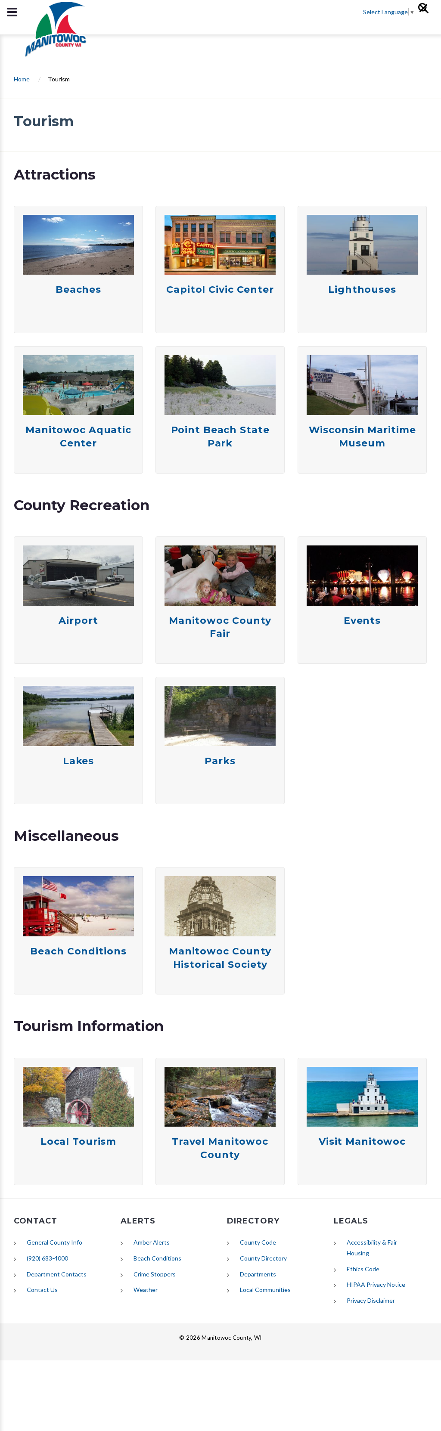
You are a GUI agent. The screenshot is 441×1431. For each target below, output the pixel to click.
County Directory (263, 1258)
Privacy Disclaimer (371, 1300)
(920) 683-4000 (47, 1258)
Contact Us (42, 1289)
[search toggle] (12, 12)
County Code (258, 1242)
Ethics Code (363, 1269)
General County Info (54, 1242)
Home (22, 79)
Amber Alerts (152, 1242)
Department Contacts (57, 1274)
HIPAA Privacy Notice (376, 1284)
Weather (146, 1289)
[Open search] (427, 12)
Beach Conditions (157, 1258)
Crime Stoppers (155, 1274)
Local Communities (265, 1289)
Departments (258, 1274)
